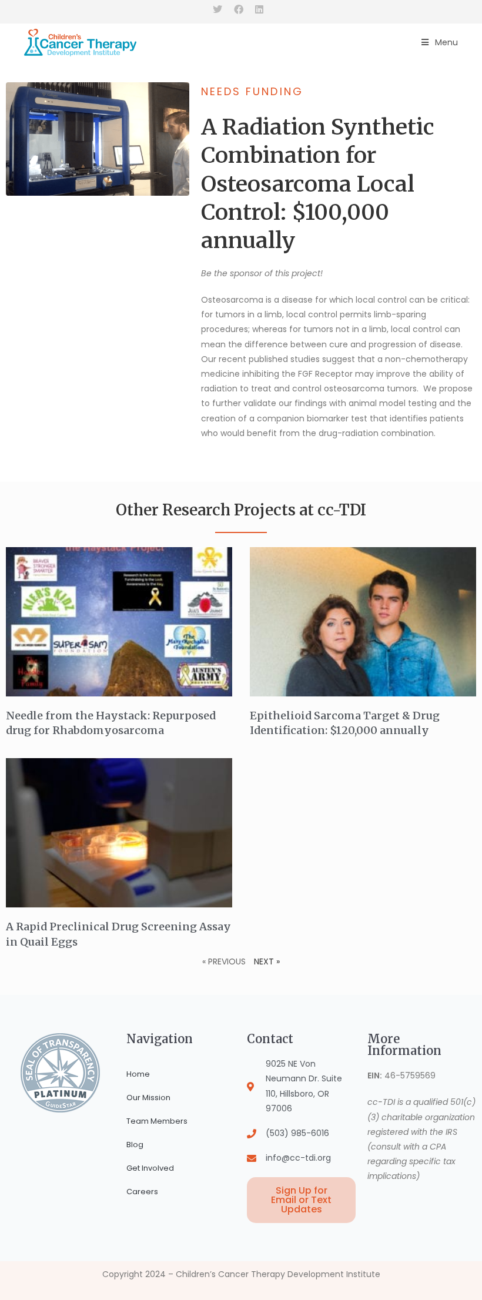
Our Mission (148, 1097)
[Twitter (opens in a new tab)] (220, 10)
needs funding (252, 91)
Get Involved (150, 1168)
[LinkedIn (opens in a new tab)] (259, 10)
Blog (134, 1144)
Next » (267, 961)
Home (138, 1074)
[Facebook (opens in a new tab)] (238, 10)
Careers (142, 1191)
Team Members (157, 1121)
